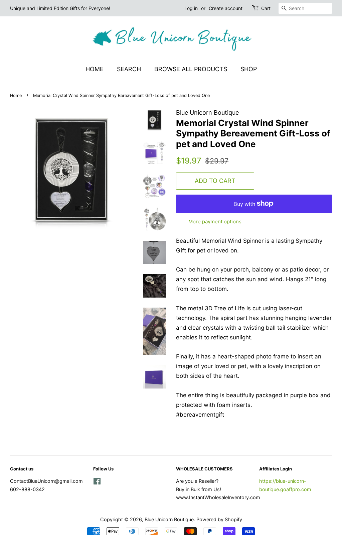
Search (129, 69)
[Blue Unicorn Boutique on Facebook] (97, 482)
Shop (248, 69)
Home (95, 69)
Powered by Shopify (219, 519)
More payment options (214, 221)
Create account (225, 8)
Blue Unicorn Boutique (169, 519)
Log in (191, 8)
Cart (266, 8)
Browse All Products (190, 69)
